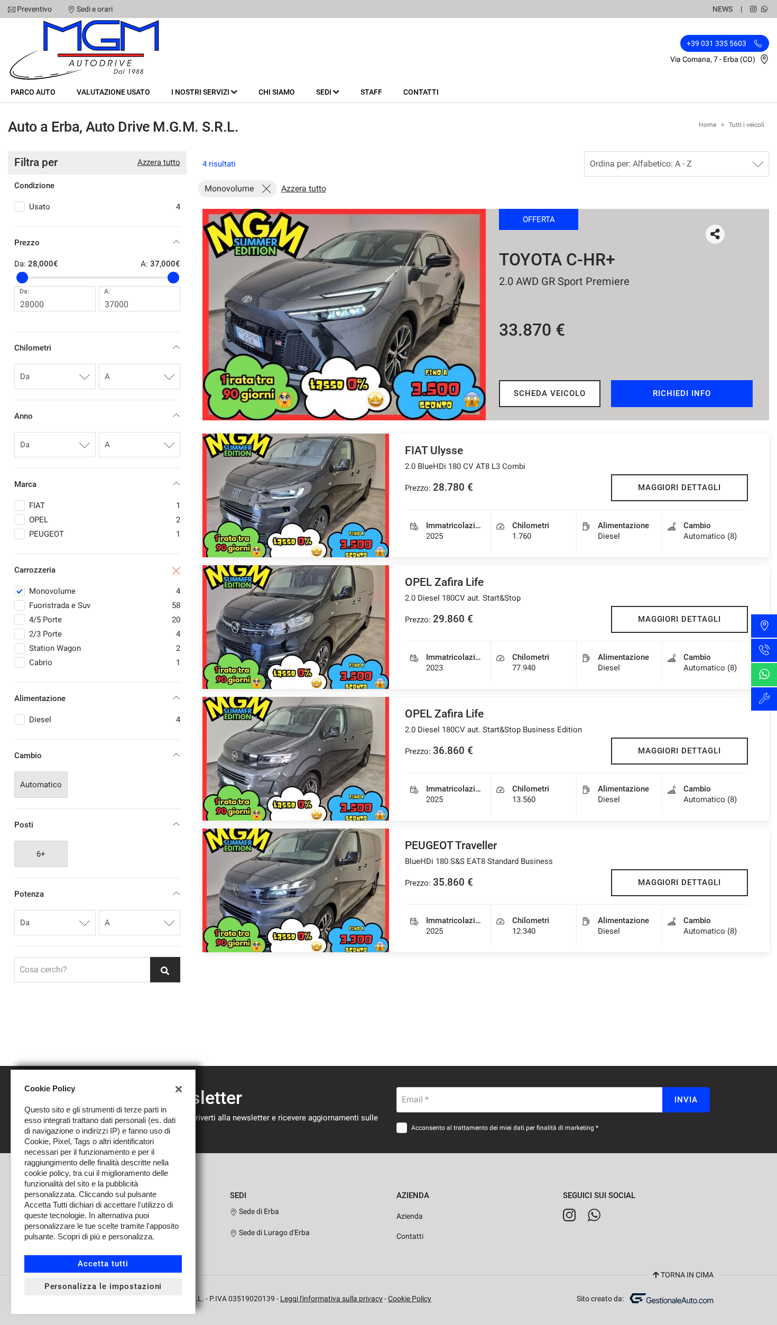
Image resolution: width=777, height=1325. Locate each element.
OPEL (104, 520)
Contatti (421, 92)
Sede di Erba (258, 1211)
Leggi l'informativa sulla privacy (331, 1298)
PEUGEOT (104, 534)
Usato (104, 206)
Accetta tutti (103, 1263)
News (723, 9)
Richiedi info (681, 393)
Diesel (104, 719)
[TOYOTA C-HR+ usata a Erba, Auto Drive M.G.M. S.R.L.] (344, 314)
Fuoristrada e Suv (104, 605)
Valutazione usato (113, 92)
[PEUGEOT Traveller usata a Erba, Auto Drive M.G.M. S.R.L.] (296, 890)
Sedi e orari (95, 9)
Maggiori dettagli (679, 487)
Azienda (409, 1216)
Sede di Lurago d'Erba (273, 1232)
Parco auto (33, 92)
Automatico (41, 784)
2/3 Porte (104, 634)
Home (707, 124)
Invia (686, 1100)
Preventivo (34, 9)
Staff (371, 92)
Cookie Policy (409, 1298)
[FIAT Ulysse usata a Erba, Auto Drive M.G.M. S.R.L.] (296, 495)
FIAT (104, 505)
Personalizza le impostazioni (103, 1286)
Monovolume (104, 591)
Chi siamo (276, 92)
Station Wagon (104, 648)
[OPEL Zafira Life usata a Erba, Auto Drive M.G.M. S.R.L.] (296, 627)
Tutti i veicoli (746, 124)
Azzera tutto (158, 162)
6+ (40, 854)
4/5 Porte (104, 619)
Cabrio (104, 662)
